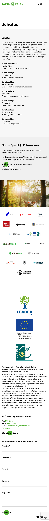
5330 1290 (11, 423)
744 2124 (9, 421)
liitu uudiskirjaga (10, 433)
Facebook (6, 428)
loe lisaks (6, 164)
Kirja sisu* (6, 492)
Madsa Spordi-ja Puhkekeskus (20, 145)
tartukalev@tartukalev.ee (19, 426)
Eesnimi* (6, 446)
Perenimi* (6, 457)
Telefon (5, 481)
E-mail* (5, 469)
